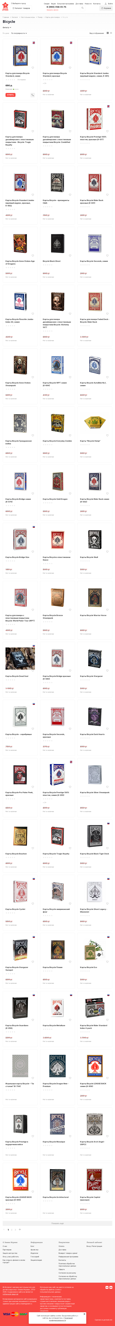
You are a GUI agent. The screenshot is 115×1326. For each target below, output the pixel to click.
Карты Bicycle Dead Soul (17, 676)
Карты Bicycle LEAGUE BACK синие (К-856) (93, 1084)
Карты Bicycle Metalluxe (54, 1025)
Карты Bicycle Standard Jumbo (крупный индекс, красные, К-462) (20, 203)
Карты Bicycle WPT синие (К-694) (55, 384)
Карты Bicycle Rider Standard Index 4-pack (93, 1026)
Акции (53, 4)
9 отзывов (22, 80)
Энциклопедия (36, 1260)
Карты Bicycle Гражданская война (19, 442)
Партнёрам (7, 1250)
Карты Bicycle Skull (89, 557)
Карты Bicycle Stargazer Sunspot (17, 968)
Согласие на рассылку (67, 1273)
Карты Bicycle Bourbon (16, 854)
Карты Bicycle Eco (88, 967)
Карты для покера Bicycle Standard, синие (18, 74)
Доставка (79, 4)
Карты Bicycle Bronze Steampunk (53, 616)
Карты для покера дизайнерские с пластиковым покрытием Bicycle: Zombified (57, 139)
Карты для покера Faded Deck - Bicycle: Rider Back (94, 320)
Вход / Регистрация (94, 1246)
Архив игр (34, 1250)
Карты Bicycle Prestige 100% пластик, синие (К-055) (56, 793)
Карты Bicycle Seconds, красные (54, 735)
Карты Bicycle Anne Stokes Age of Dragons (20, 262)
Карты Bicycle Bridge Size (17, 557)
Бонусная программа (65, 4)
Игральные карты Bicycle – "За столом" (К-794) (20, 1084)
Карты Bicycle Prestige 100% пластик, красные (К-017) (93, 138)
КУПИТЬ (10, 95)
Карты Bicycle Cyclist (15, 909)
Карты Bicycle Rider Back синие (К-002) (94, 500)
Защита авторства (10, 1253)
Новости (88, 4)
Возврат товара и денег (68, 1253)
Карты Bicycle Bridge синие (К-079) (18, 500)
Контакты (97, 4)
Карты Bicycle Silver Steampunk (94, 792)
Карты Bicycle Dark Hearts (92, 734)
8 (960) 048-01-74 (56, 6)
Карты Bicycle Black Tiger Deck (94, 854)
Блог (32, 1246)
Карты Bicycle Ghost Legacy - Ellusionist (93, 910)
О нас (5, 1246)
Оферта (62, 1269)
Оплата (61, 1246)
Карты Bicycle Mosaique (54, 1142)
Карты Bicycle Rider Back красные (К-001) (91, 201)
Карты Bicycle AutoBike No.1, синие (93, 384)
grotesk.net (107, 1320)
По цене (6, 33)
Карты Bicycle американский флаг (56, 910)
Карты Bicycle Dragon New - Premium (56, 1084)
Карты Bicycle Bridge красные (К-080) (57, 677)
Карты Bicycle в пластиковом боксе (56, 558)
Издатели (34, 1253)
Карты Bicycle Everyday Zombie (57, 441)
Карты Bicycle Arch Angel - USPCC (92, 1143)
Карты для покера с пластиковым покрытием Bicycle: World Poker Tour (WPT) (20, 618)
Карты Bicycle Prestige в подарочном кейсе (17, 1143)
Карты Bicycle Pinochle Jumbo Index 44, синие (19, 320)
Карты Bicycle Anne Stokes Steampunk (18, 384)
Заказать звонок (52, 10)
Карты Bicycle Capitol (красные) (90, 1198)
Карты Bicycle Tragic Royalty (56, 854)
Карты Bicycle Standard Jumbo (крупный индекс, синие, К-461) (94, 74)
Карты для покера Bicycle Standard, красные (55, 74)
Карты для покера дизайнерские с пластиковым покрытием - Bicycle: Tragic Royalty (20, 141)
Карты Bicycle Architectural (56, 1197)
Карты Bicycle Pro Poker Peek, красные (19, 793)
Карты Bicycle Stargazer (91, 676)
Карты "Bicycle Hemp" (90, 441)
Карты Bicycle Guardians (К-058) (17, 1026)
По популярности (18, 33)
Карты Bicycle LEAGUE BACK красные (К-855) (19, 1198)
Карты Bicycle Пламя (52, 967)
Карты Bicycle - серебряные (19, 734)
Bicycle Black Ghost (52, 261)
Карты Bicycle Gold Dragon (55, 499)
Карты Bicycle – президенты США (56, 201)
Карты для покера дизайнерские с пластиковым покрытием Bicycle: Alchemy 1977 (57, 323)
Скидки (46, 4)
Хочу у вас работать (11, 1257)
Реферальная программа (68, 1257)
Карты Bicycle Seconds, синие (94, 261)
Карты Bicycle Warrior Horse (93, 615)
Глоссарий (35, 1257)
